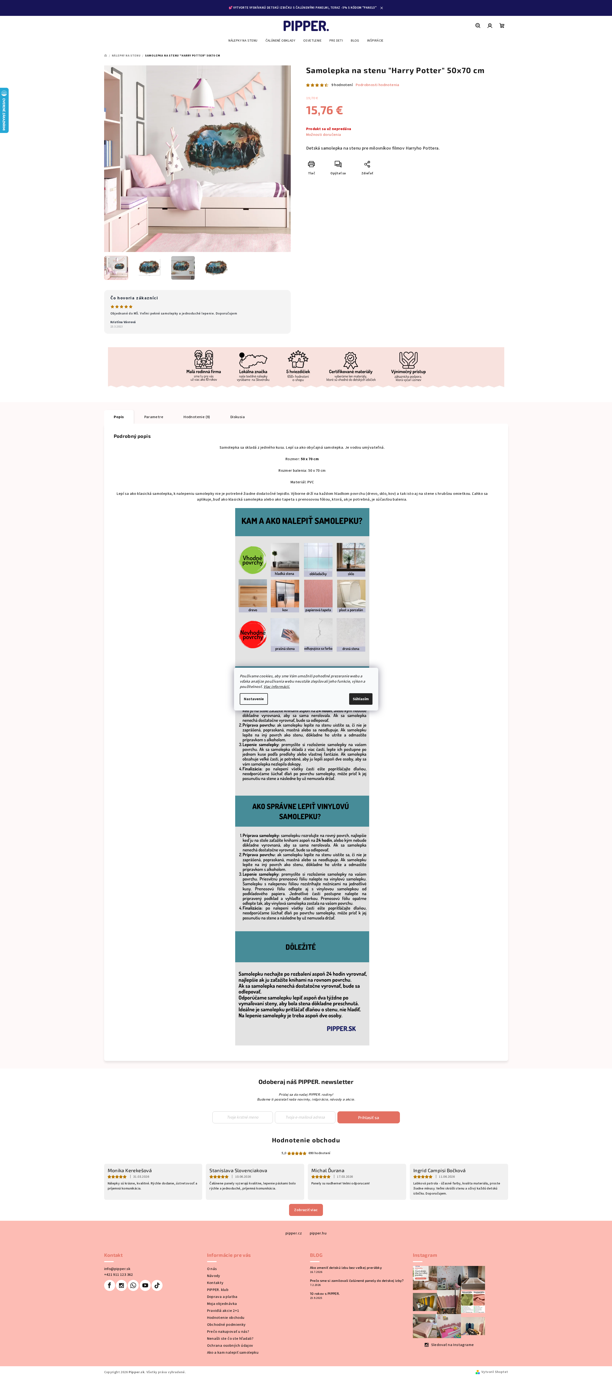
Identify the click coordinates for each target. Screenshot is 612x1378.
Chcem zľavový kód (306, 697)
